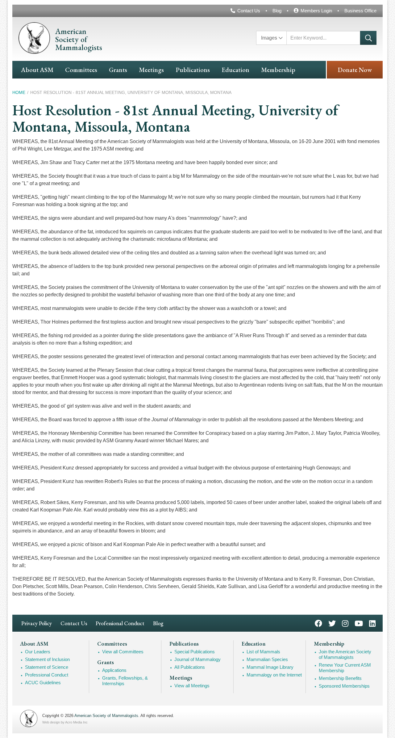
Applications (114, 670)
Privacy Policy (36, 623)
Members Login (316, 10)
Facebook (318, 623)
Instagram (345, 623)
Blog (276, 10)
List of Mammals (263, 651)
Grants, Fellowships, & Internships (125, 680)
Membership (278, 70)
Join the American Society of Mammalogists (345, 654)
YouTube (358, 623)
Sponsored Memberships (344, 686)
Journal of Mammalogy (197, 659)
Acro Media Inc (76, 722)
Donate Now (355, 70)
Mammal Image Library (270, 667)
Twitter (332, 623)
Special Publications (194, 651)
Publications (193, 70)
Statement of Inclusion (47, 659)
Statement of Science (46, 667)
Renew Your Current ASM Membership (345, 667)
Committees (81, 70)
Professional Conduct (120, 623)
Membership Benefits (340, 678)
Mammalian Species (267, 659)
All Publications (189, 667)
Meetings (151, 70)
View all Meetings (192, 685)
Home (18, 92)
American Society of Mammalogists (106, 715)
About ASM (37, 70)
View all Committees (122, 651)
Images (269, 37)
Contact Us (248, 10)
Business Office (360, 10)
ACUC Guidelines (43, 682)
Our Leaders (37, 651)
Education (235, 70)
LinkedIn (372, 623)
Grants (118, 70)
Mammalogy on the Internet (274, 674)
